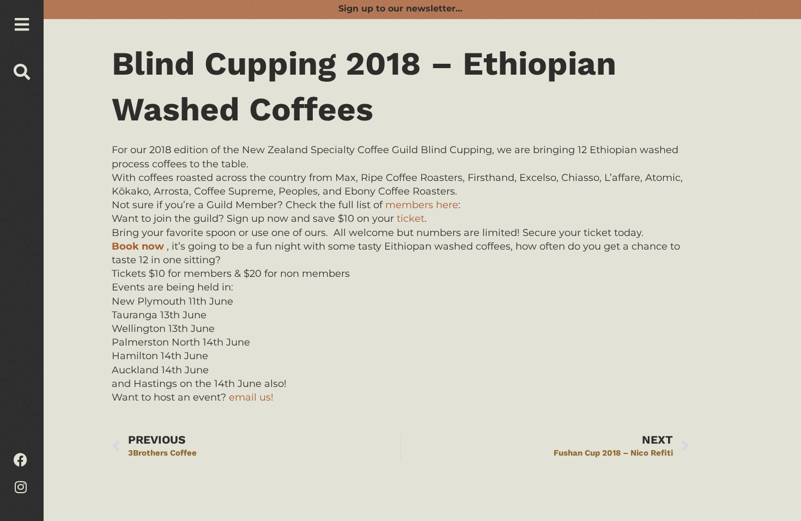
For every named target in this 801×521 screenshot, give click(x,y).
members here (421, 205)
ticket (410, 219)
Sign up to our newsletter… (400, 8)
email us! (251, 397)
